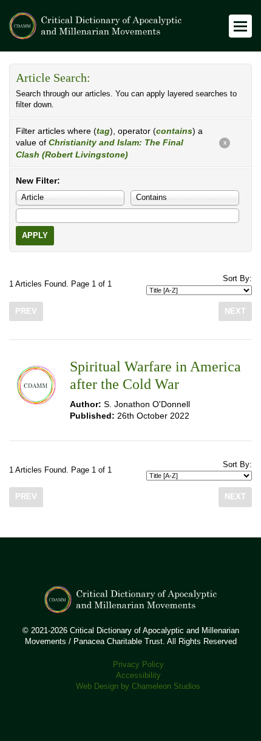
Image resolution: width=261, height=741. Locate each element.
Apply (35, 235)
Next (235, 311)
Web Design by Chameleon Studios (138, 686)
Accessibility (138, 675)
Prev (26, 311)
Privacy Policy (138, 664)
